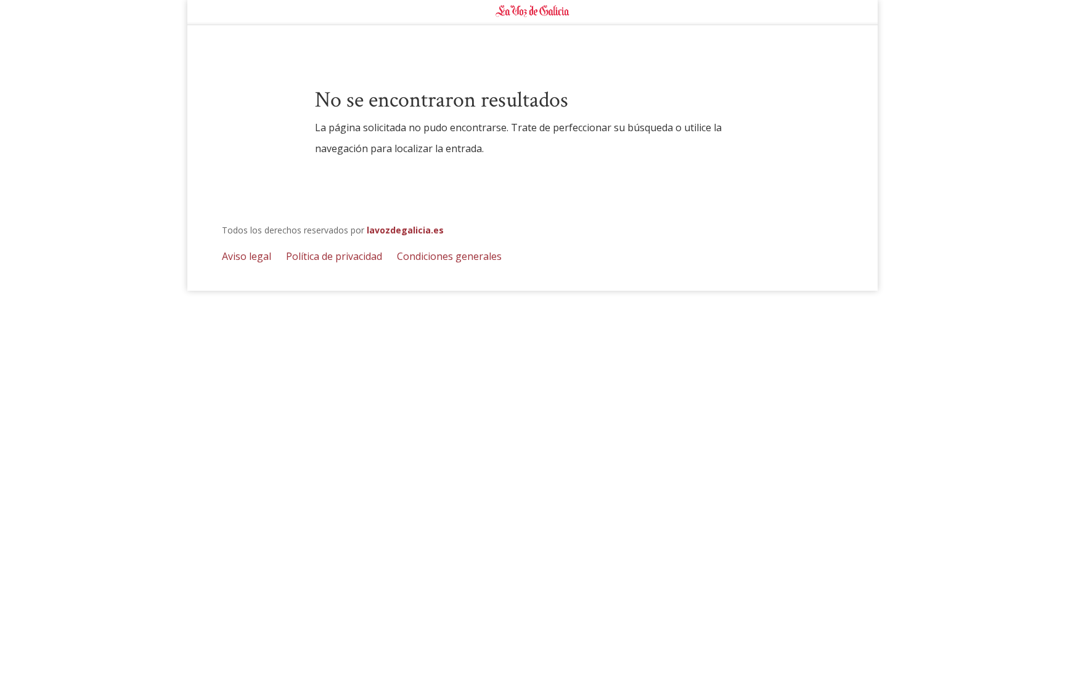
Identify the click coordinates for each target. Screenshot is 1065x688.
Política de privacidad (334, 256)
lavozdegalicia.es (405, 230)
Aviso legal (246, 256)
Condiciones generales (449, 256)
